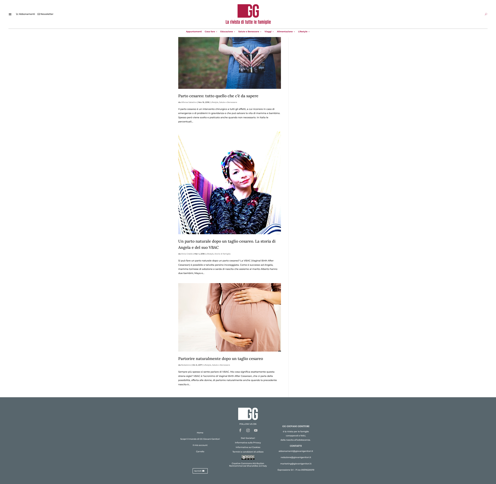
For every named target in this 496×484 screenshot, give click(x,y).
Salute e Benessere (248, 32)
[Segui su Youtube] (255, 430)
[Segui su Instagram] (248, 430)
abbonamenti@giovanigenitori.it (296, 451)
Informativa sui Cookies (248, 447)
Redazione (186, 365)
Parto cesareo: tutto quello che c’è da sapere (218, 95)
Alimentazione (285, 32)
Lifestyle (302, 32)
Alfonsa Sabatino (189, 102)
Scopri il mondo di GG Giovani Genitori (200, 439)
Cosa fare (210, 32)
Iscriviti (198, 471)
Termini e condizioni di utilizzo (248, 452)
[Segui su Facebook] (240, 430)
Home (200, 432)
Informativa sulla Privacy (248, 442)
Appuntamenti (194, 32)
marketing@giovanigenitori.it (296, 463)
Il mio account (200, 445)
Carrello (200, 451)
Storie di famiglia (222, 254)
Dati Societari (248, 438)
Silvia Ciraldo (187, 254)
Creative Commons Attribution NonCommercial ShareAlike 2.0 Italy (248, 464)
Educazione (226, 32)
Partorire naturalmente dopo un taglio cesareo (220, 358)
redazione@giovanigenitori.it (296, 457)
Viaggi (268, 32)
